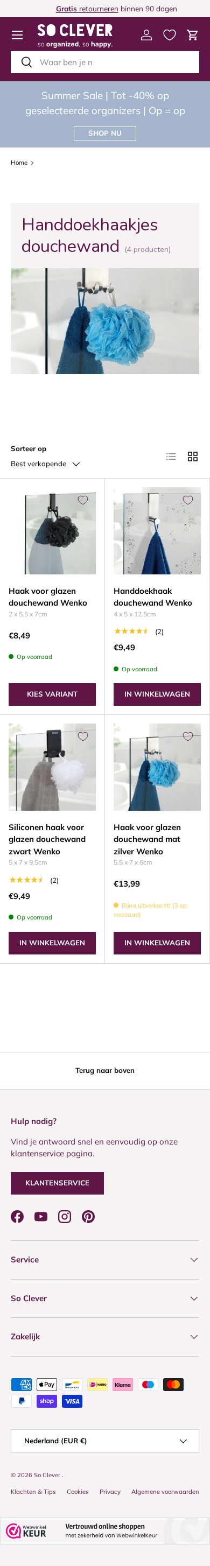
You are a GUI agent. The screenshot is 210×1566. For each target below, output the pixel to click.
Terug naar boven (105, 1070)
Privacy (110, 1491)
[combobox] (105, 62)
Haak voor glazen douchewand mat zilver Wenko (147, 839)
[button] (193, 35)
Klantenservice (57, 1182)
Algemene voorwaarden (165, 1491)
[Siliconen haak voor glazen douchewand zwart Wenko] (52, 767)
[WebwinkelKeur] (105, 1531)
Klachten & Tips (33, 1491)
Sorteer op (28, 448)
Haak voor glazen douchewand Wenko (48, 597)
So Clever (48, 1475)
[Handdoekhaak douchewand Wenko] (157, 530)
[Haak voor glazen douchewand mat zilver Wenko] (157, 767)
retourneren (76, 8)
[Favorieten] (170, 35)
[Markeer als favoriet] (83, 500)
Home (19, 163)
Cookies (78, 1491)
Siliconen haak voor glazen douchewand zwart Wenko (47, 839)
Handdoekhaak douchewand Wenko (153, 597)
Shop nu (105, 133)
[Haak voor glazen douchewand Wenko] (52, 530)
